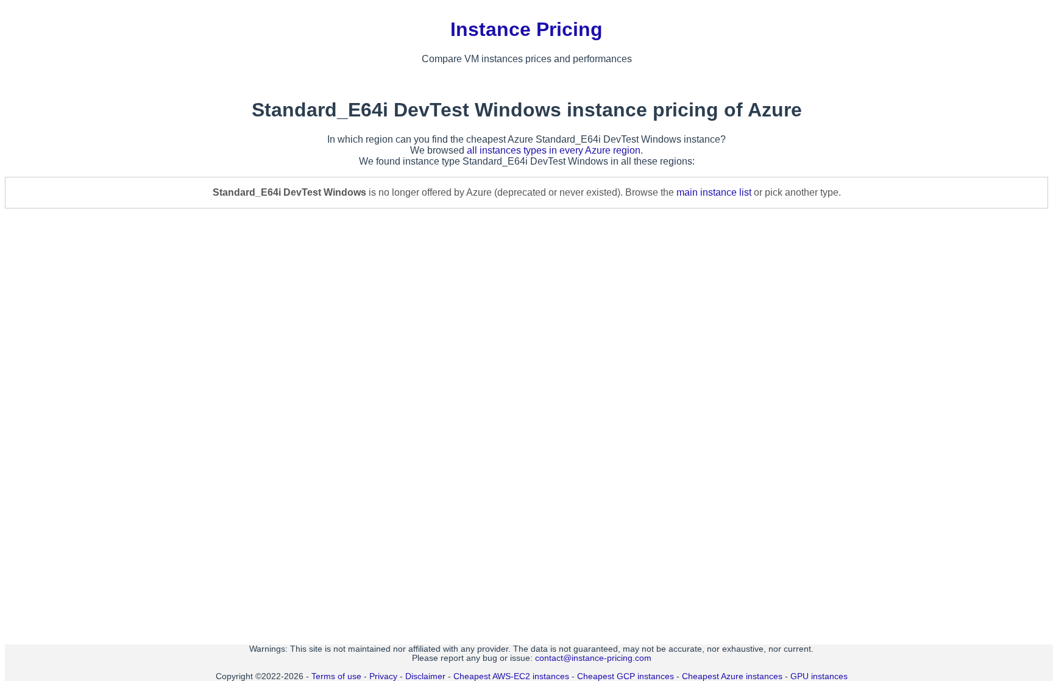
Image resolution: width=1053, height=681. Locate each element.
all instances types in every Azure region (553, 150)
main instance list (713, 192)
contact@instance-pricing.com (593, 658)
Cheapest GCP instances (625, 676)
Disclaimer (425, 676)
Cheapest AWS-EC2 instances (511, 676)
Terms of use (336, 676)
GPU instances (819, 676)
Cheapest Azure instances (732, 676)
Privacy (383, 676)
